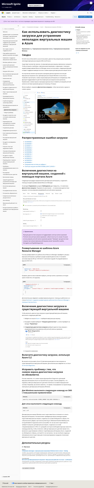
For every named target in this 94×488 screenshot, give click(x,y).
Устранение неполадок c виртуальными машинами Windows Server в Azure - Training (45, 451)
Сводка (78, 30)
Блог (29, 486)
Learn (23, 27)
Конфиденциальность (51, 486)
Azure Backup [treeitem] (6, 200)
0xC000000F (28, 144)
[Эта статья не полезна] (78, 53)
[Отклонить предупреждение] (91, 3)
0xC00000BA (28, 152)
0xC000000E (28, 142)
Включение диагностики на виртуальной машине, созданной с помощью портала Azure (83, 37)
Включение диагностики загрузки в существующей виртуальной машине (83, 42)
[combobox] (10, 28)
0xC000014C (28, 154)
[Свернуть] (18, 26)
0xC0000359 (28, 160)
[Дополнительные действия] (70, 27)
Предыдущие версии (21, 486)
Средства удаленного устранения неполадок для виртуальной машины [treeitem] (10, 181)
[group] (47, 289)
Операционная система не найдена (35, 164)
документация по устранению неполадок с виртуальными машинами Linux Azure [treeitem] (10, 36)
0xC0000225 (28, 158)
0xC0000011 (28, 146)
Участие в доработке (38, 486)
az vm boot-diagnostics (28, 365)
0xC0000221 (28, 156)
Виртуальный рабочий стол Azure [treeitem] (10, 204)
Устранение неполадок (33, 27)
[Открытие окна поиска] (87, 13)
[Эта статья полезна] (76, 53)
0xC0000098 (28, 150)
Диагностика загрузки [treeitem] (10, 110)
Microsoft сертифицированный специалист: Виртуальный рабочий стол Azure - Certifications (47, 459)
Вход (91, 12)
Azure (41, 27)
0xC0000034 (28, 148)
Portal (75, 16)
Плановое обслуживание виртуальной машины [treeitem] (9, 152)
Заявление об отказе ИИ (8, 486)
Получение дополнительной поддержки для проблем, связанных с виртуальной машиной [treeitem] (10, 43)
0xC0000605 (28, 162)
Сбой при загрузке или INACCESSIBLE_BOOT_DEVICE (39, 166)
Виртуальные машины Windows (53, 27)
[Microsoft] (3, 13)
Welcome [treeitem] (5, 32)
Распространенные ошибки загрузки (83, 32)
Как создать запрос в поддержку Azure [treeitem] (8, 49)
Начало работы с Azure (85, 16)
